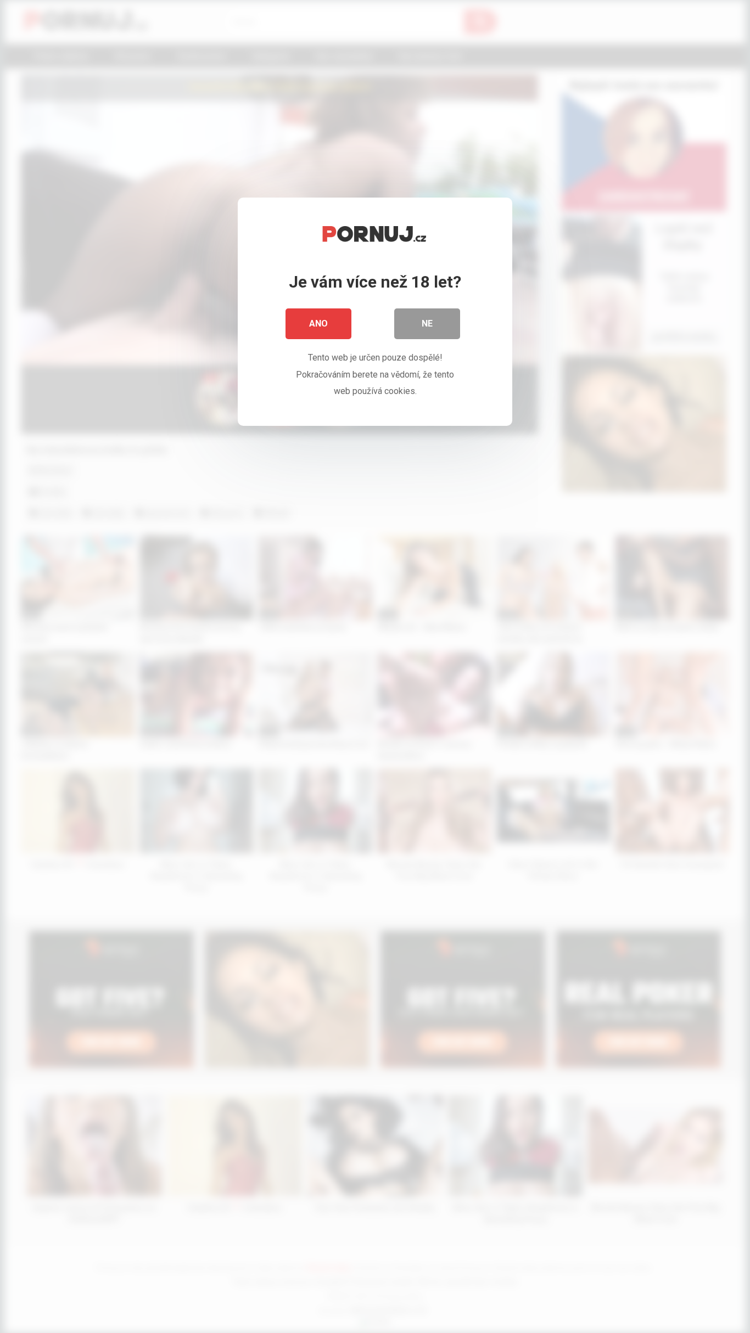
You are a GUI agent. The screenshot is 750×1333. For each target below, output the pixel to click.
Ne (427, 323)
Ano (318, 323)
